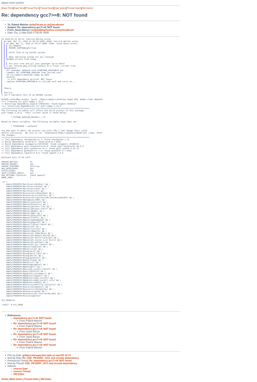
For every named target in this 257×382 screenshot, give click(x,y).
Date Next (19, 8)
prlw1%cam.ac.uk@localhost (46, 24)
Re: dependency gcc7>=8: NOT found (34, 323)
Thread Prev (32, 8)
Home (4, 379)
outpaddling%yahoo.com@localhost (52, 30)
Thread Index (74, 8)
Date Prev (7, 8)
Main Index (16, 379)
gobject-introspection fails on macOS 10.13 (46, 355)
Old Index (87, 8)
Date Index (60, 8)
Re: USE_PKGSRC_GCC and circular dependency (50, 358)
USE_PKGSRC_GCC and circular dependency (51, 363)
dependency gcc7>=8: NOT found (32, 318)
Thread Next (46, 8)
